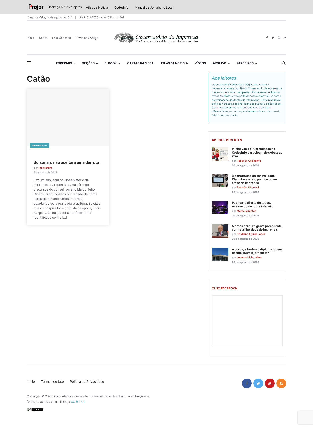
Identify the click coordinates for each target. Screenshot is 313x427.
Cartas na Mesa (140, 63)
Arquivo (219, 63)
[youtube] (278, 37)
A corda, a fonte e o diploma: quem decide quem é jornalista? (257, 251)
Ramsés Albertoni (248, 187)
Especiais (64, 63)
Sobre (43, 38)
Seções (88, 63)
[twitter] (272, 37)
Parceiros (245, 63)
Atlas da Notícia (97, 7)
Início (30, 38)
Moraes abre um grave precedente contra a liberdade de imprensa (257, 227)
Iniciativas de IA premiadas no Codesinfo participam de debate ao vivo (257, 152)
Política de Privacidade (87, 382)
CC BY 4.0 (78, 401)
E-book (111, 63)
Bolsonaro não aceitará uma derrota (66, 162)
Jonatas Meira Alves (249, 257)
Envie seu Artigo (87, 38)
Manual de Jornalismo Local (154, 7)
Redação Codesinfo (249, 160)
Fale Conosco (61, 38)
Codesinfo (121, 7)
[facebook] (267, 37)
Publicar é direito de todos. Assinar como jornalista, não (253, 204)
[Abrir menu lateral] (29, 63)
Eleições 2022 (39, 145)
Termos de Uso (52, 382)
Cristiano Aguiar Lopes (251, 234)
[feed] (284, 37)
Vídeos (200, 63)
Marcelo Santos (246, 210)
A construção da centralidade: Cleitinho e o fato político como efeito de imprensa (254, 179)
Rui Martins (46, 167)
